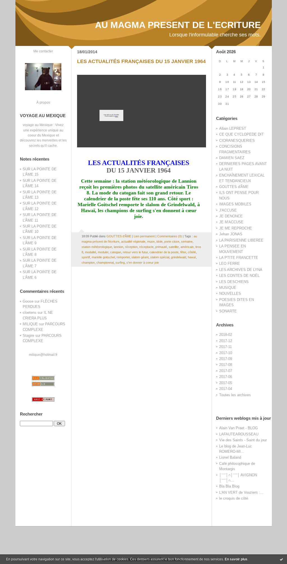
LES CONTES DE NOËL (239, 275)
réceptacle (146, 247)
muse (151, 241)
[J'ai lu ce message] (281, 559)
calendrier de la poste (164, 252)
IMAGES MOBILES (235, 204)
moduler (103, 252)
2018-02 (225, 335)
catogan (115, 252)
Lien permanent (144, 236)
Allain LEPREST (232, 128)
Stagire (28, 335)
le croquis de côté (233, 498)
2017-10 (225, 353)
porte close (171, 241)
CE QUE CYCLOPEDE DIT (241, 134)
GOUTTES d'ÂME (234, 187)
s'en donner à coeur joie (142, 262)
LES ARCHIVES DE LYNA (240, 270)
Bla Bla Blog (229, 486)
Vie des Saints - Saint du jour (243, 440)
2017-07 (225, 371)
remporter (123, 257)
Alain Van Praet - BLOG (238, 428)
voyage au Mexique (38, 125)
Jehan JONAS (230, 234)
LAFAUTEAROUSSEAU (238, 434)
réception (131, 247)
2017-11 (225, 347)
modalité (90, 252)
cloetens (29, 312)
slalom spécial (159, 257)
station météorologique (97, 247)
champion (88, 262)
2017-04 (225, 389)
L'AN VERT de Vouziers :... (241, 492)
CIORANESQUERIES (237, 140)
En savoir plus (236, 559)
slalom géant (140, 257)
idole (159, 241)
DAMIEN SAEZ (231, 158)
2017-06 (225, 377)
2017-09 (225, 359)
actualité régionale (133, 241)
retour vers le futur (135, 252)
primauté (161, 247)
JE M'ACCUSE (231, 222)
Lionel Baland (230, 457)
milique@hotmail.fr (43, 354)
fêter (183, 252)
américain (187, 247)
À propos (43, 102)
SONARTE (228, 311)
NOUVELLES (230, 293)
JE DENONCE (231, 216)
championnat (105, 262)
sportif (86, 257)
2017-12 (225, 341)
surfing (120, 262)
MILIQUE (30, 324)
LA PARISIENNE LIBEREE (241, 240)
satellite (174, 247)
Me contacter (43, 51)
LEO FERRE (229, 263)
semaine (187, 241)
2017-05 (225, 383)
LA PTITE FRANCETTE (238, 258)
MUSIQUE (227, 288)
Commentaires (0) (169, 236)
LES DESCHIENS (234, 282)
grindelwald (178, 257)
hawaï (192, 257)
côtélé (192, 252)
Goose (28, 301)
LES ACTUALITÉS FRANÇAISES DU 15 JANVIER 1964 (141, 61)
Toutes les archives (235, 395)
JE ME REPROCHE (235, 228)
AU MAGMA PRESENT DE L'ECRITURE (178, 25)
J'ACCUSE (228, 210)
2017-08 (225, 365)
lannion (118, 247)
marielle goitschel (103, 257)
